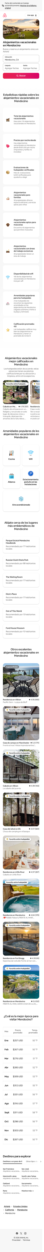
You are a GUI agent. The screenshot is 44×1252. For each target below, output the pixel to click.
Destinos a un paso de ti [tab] (12, 1161)
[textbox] (12, 68)
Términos (26, 1240)
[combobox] (21, 59)
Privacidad (16, 1240)
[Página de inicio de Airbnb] (5, 15)
